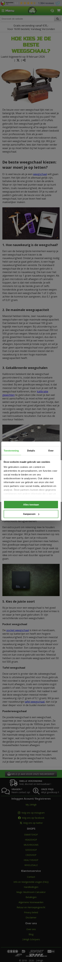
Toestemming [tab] (11, 450)
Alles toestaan (31, 504)
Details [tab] (31, 450)
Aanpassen (29, 514)
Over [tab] (51, 450)
